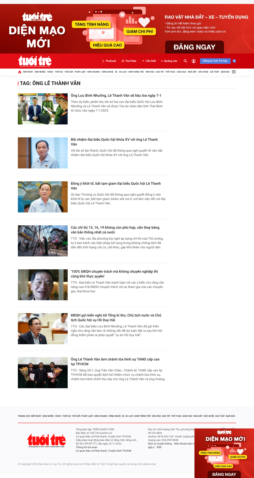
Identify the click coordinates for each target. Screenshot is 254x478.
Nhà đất (192, 72)
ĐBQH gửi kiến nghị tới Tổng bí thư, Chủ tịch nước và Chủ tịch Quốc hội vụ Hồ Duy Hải (116, 317)
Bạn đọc (225, 72)
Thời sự (59, 72)
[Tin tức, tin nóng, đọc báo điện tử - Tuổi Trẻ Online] (34, 61)
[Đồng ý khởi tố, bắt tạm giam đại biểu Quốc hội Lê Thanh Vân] (43, 196)
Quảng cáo (170, 61)
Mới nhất (28, 72)
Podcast (111, 61)
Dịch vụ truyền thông (160, 443)
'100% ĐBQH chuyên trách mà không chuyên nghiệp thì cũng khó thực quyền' (114, 274)
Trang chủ (24, 416)
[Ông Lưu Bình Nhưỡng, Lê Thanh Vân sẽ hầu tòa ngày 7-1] (43, 108)
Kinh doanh (93, 72)
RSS (159, 447)
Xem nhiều (40, 72)
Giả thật (214, 72)
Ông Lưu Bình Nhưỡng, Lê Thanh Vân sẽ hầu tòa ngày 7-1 (116, 96)
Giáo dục (181, 72)
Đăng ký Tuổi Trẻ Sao (215, 60)
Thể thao (170, 72)
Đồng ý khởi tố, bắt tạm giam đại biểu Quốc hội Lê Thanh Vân (116, 186)
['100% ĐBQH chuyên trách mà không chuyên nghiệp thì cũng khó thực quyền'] (43, 284)
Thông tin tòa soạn (86, 447)
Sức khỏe (203, 72)
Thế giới (68, 72)
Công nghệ (107, 72)
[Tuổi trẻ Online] (47, 440)
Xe (116, 72)
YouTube (130, 61)
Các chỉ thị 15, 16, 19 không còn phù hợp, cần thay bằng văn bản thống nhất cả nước (115, 230)
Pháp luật (80, 72)
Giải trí (160, 72)
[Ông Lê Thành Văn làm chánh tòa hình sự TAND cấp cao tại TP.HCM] (43, 372)
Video (50, 72)
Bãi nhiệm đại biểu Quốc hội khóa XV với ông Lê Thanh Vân (114, 142)
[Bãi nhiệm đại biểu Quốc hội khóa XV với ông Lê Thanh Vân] (43, 152)
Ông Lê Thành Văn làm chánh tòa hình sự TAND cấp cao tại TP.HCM (115, 361)
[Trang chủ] (19, 72)
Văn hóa (149, 72)
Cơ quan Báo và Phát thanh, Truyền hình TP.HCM (103, 450)
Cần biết (151, 61)
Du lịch (123, 72)
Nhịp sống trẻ (136, 72)
